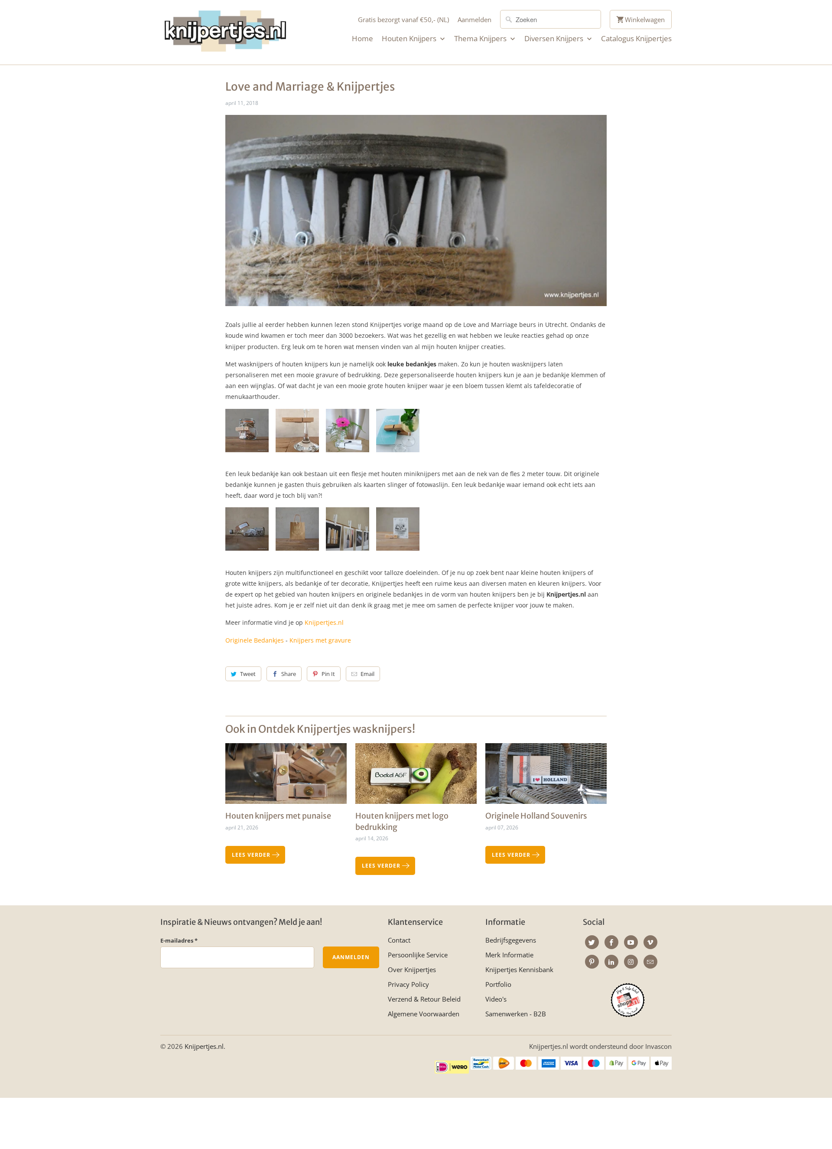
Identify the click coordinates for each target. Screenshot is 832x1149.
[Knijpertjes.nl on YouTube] (631, 942)
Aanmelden (474, 19)
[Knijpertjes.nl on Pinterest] (592, 962)
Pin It (328, 674)
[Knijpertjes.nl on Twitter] (592, 942)
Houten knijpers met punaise (278, 816)
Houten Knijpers (410, 38)
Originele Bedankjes (254, 640)
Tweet (248, 674)
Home (362, 38)
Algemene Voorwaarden (423, 1013)
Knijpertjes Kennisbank (519, 969)
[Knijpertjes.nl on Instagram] (631, 962)
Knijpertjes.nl (324, 622)
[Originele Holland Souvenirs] (546, 776)
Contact (399, 940)
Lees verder (252, 854)
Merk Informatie (509, 954)
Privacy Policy (408, 984)
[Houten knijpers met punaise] (286, 776)
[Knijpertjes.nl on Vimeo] (650, 942)
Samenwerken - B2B (515, 1013)
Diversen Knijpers (554, 38)
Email (367, 674)
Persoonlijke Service (418, 954)
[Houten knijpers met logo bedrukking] (416, 776)
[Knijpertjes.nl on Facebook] (611, 942)
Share (288, 674)
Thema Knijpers (481, 38)
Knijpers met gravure (320, 640)
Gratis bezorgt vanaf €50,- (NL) (403, 19)
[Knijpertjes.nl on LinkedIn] (611, 962)
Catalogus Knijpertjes (636, 38)
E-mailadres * (179, 940)
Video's (496, 999)
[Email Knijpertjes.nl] (650, 962)
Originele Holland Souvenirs (536, 816)
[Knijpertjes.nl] (225, 32)
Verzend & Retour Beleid (424, 999)
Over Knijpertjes (412, 969)
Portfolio (498, 984)
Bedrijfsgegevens (510, 940)
